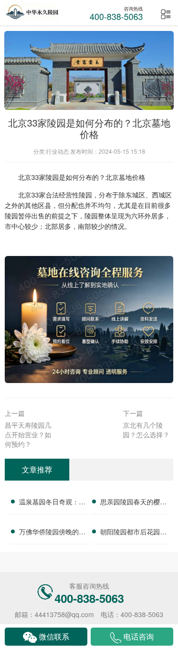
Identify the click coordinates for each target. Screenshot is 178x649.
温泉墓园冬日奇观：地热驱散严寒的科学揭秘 (52, 503)
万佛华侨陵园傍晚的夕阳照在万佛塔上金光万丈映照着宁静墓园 (52, 533)
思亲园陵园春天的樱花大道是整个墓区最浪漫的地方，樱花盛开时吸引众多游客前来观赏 (133, 503)
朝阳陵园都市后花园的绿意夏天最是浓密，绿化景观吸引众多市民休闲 (133, 533)
